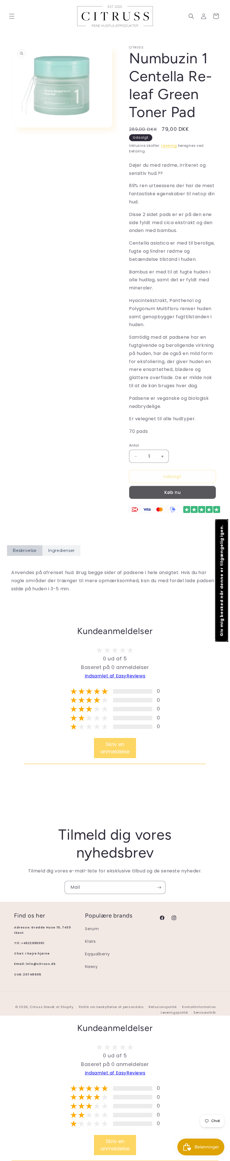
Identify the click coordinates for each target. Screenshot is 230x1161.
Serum (92, 929)
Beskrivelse (25, 550)
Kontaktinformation (199, 1007)
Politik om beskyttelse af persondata (111, 1007)
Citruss (37, 1007)
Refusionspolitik (163, 1007)
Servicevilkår (205, 1012)
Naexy (91, 966)
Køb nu (172, 492)
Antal (134, 445)
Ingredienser (61, 550)
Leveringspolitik (174, 1012)
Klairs (90, 941)
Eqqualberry (97, 954)
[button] (12, 16)
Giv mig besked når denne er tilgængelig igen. (221, 580)
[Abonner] (159, 887)
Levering (169, 145)
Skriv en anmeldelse (115, 748)
